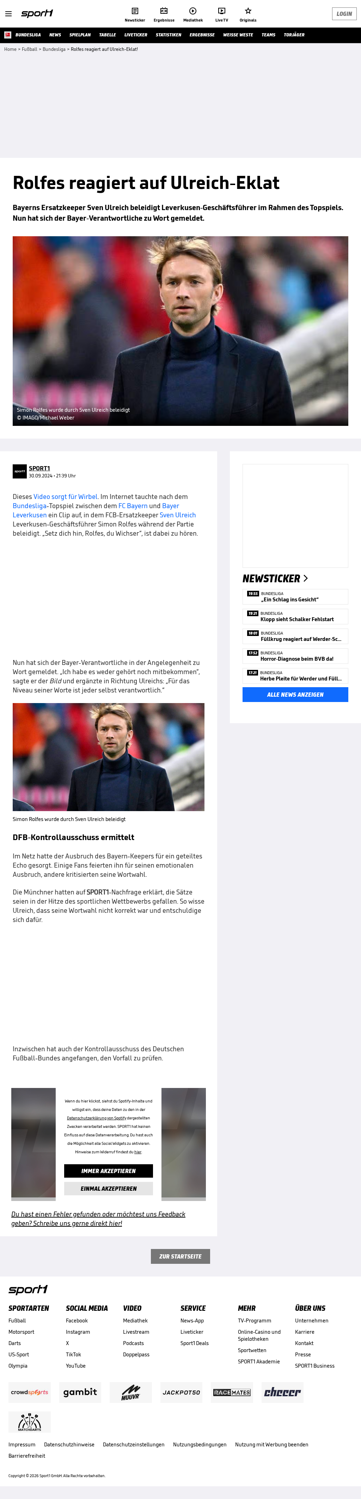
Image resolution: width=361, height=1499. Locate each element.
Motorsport (21, 1331)
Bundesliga (30, 505)
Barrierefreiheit (26, 1455)
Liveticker (191, 1331)
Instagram (78, 1331)
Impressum (22, 1444)
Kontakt (304, 1343)
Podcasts (133, 1343)
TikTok (73, 1354)
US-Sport (18, 1354)
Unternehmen (312, 1320)
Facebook (77, 1320)
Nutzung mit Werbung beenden (271, 1444)
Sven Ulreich (178, 515)
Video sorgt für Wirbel (65, 496)
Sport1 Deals (194, 1343)
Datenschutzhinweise (69, 1444)
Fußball (17, 1320)
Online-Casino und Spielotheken (259, 1335)
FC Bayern (133, 505)
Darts (14, 1343)
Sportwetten (252, 1350)
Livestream (136, 1331)
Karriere (304, 1331)
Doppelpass (136, 1354)
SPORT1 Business (315, 1365)
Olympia (17, 1365)
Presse (303, 1354)
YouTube (76, 1365)
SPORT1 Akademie (259, 1361)
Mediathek (135, 1320)
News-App (192, 1320)
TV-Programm (254, 1320)
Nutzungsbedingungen (200, 1444)
